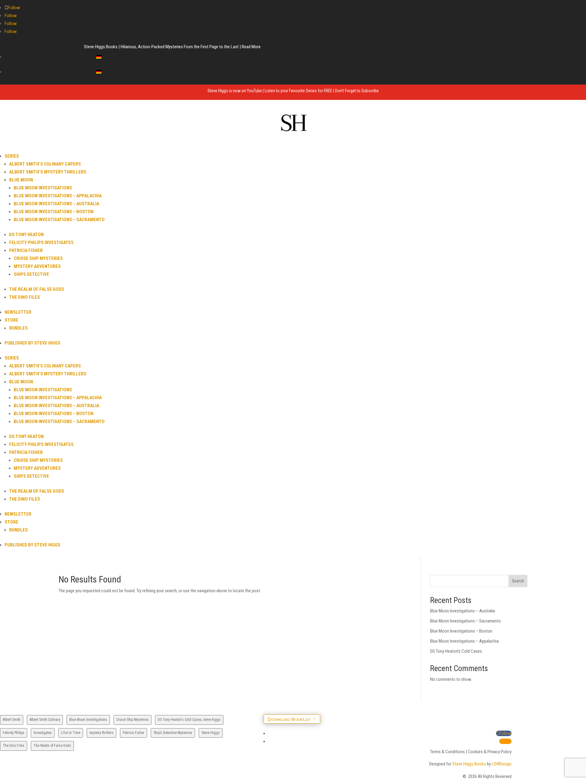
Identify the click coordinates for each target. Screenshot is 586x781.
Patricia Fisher (26, 250)
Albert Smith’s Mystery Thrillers (47, 172)
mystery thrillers (101, 733)
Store (11, 320)
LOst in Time (70, 733)
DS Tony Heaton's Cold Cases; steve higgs (189, 719)
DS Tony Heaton (26, 234)
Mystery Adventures (37, 266)
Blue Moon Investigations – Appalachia (58, 196)
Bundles (18, 328)
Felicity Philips (13, 733)
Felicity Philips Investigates (41, 242)
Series (12, 156)
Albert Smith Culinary (45, 719)
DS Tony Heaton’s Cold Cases (456, 651)
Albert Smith (11, 719)
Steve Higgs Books (469, 764)
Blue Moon (21, 180)
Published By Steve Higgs (32, 343)
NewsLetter (18, 312)
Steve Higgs (210, 733)
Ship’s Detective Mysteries (173, 733)
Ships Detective (31, 274)
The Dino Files (24, 297)
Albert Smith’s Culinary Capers (45, 164)
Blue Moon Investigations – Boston (53, 211)
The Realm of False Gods (36, 289)
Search (518, 580)
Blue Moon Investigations (43, 188)
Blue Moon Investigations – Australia (56, 203)
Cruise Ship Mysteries (38, 258)
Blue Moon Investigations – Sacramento (59, 219)
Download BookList (289, 719)
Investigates (43, 733)
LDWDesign (502, 764)
